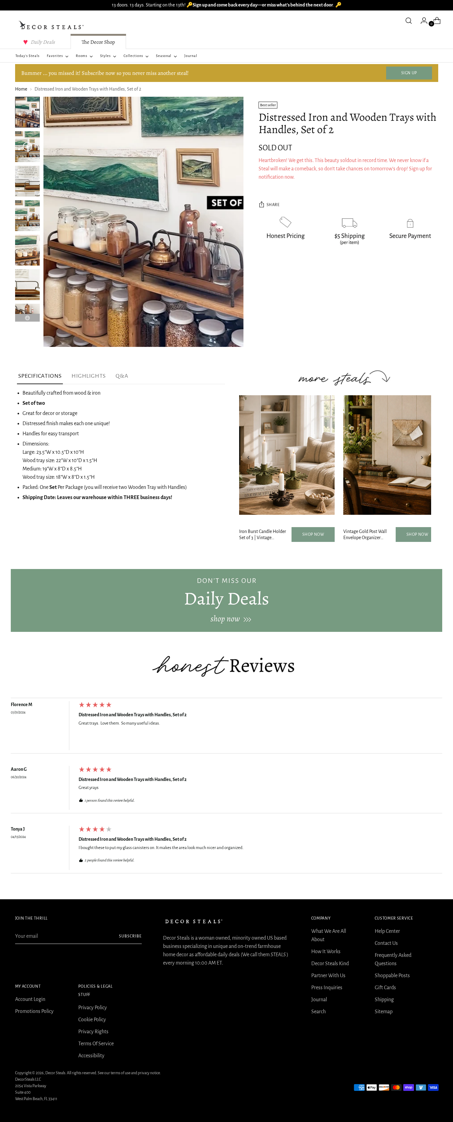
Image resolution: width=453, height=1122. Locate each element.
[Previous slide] (248, 457)
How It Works (326, 951)
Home (21, 89)
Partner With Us (328, 975)
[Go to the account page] (421, 20)
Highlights (88, 376)
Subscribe (130, 936)
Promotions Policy (34, 1011)
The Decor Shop (98, 42)
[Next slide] (422, 457)
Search (318, 1011)
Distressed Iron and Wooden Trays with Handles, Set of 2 (133, 714)
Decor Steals (55, 1073)
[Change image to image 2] (27, 146)
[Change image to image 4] (27, 215)
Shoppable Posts (392, 975)
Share (273, 205)
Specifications (40, 376)
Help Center (387, 931)
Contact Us (386, 943)
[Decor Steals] (52, 25)
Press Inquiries (326, 987)
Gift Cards (385, 987)
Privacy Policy (92, 1007)
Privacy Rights (93, 1032)
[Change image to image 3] (27, 181)
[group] (226, 727)
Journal (319, 999)
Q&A (122, 376)
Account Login (30, 999)
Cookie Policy (92, 1019)
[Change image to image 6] (27, 284)
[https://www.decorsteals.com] (226, 600)
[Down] (27, 318)
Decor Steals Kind (330, 963)
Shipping (384, 999)
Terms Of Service (96, 1044)
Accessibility (91, 1056)
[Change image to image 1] (27, 112)
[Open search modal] (408, 20)
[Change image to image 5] (27, 250)
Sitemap (384, 1011)
